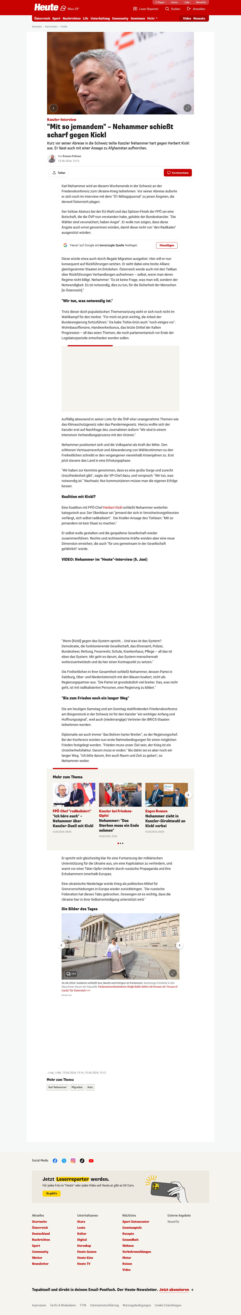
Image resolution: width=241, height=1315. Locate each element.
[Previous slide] (52, 794)
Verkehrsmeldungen (136, 1252)
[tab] (118, 843)
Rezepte (128, 1234)
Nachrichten (51, 26)
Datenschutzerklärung (104, 1305)
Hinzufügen (167, 245)
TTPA (83, 1305)
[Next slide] (188, 794)
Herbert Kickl (112, 507)
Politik (64, 26)
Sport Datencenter (135, 1222)
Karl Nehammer (57, 1087)
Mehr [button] (151, 18)
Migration (77, 1087)
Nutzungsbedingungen (137, 1305)
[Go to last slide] (61, 945)
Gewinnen (138, 18)
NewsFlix (173, 1222)
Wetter (37, 1258)
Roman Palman (72, 156)
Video (187, 18)
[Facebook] (55, 1160)
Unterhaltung (100, 18)
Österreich (42, 18)
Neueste (199, 18)
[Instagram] (73, 1160)
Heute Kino (85, 1258)
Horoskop (84, 1246)
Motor (126, 1258)
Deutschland (41, 1234)
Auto (90, 1087)
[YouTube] (91, 1160)
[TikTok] (82, 1160)
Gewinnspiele (132, 1228)
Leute (81, 1228)
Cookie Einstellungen (168, 1305)
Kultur (81, 1234)
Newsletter (40, 1264)
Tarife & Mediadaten (63, 1305)
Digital (82, 1240)
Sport (56, 18)
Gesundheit (130, 1240)
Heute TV (83, 1264)
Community (120, 18)
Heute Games (86, 1252)
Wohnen (128, 1246)
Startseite (37, 26)
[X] (64, 1160)
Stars (81, 1222)
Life (85, 18)
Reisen (127, 1264)
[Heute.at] (46, 7)
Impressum (39, 1305)
